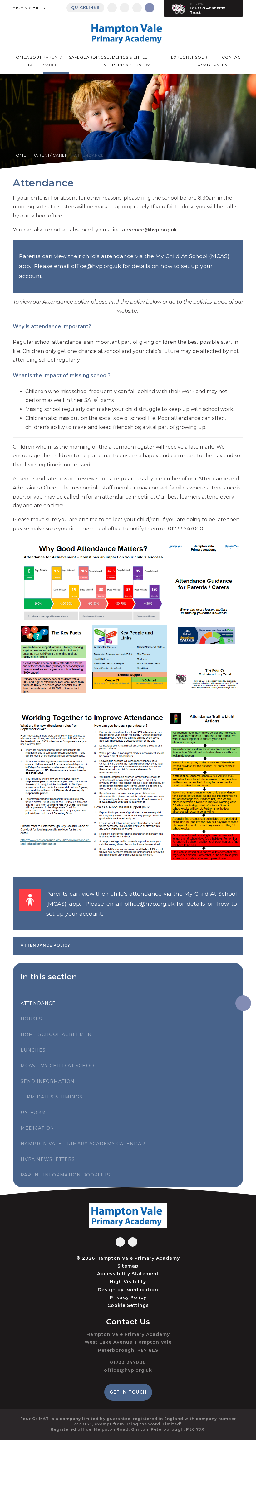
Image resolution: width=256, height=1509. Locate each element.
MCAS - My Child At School (59, 1065)
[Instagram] (124, 7)
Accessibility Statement (128, 1274)
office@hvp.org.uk (128, 1370)
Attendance (89, 155)
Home (19, 155)
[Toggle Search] (149, 7)
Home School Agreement (58, 1034)
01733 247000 (128, 1362)
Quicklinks (85, 7)
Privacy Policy (128, 1297)
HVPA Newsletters (48, 1159)
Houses (31, 1019)
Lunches (33, 1050)
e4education (141, 1289)
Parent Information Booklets (65, 1175)
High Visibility (29, 7)
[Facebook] (112, 7)
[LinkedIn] (137, 7)
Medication (37, 1128)
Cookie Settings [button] (128, 1305)
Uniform (33, 1112)
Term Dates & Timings (51, 1097)
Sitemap (128, 1266)
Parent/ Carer (50, 155)
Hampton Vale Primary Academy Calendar (83, 1143)
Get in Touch (128, 1392)
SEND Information (48, 1081)
